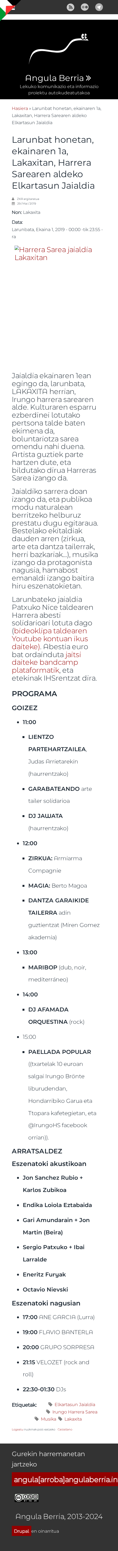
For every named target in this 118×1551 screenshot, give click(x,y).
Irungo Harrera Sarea (74, 1412)
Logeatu (17, 1429)
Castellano (65, 1429)
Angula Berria (54, 78)
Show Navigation (9, 8)
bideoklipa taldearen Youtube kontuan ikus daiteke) (50, 638)
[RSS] (70, 6)
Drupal (21, 1531)
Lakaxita (73, 1419)
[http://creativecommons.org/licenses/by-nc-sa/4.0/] (26, 1497)
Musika (48, 1419)
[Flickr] (85, 6)
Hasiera (20, 108)
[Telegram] (99, 6)
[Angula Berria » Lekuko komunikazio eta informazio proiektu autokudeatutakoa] (59, 51)
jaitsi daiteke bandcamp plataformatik (46, 662)
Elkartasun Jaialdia (75, 1404)
